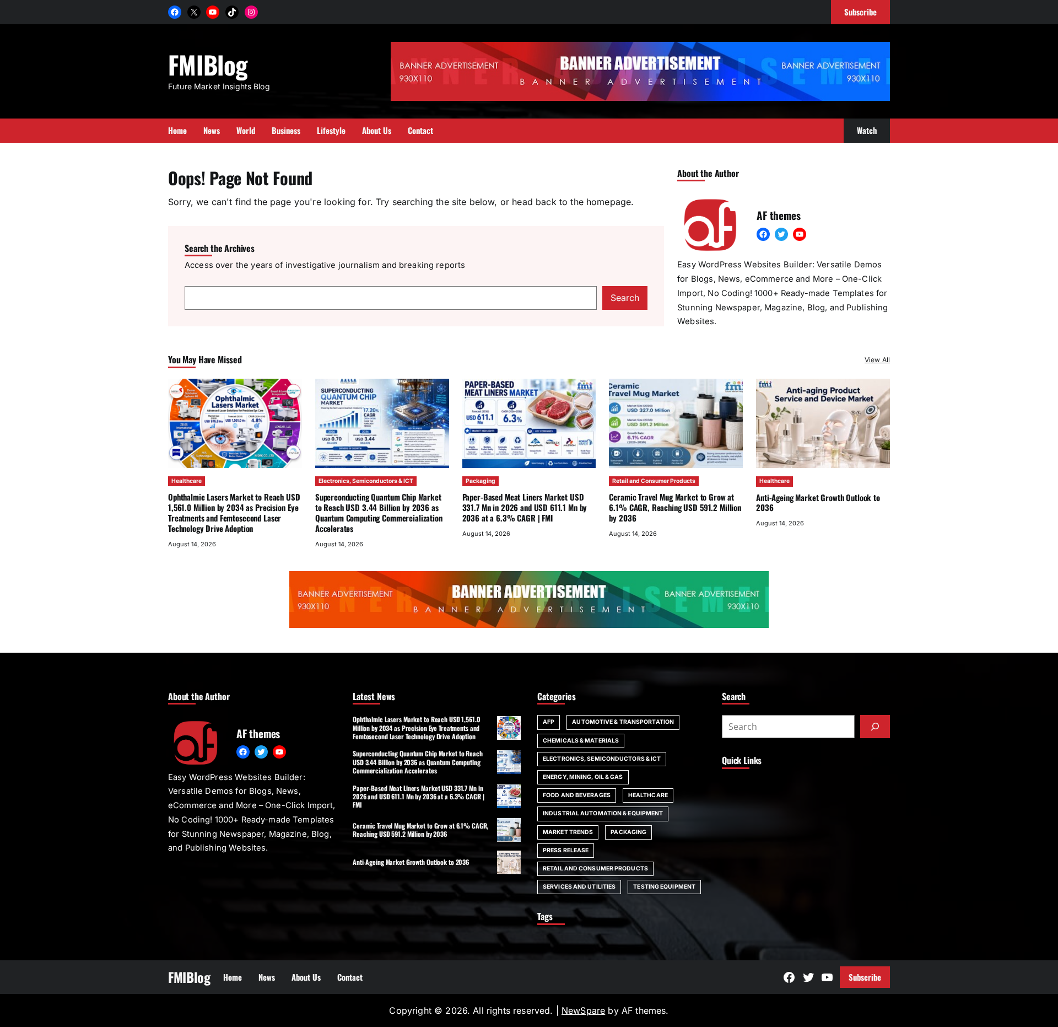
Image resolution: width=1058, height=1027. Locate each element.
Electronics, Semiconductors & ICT (366, 481)
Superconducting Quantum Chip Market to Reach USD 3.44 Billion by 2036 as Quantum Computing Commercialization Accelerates (378, 512)
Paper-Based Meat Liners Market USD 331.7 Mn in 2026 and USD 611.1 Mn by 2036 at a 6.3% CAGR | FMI (524, 507)
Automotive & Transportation (623, 721)
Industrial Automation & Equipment (603, 813)
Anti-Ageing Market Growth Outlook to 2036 (818, 502)
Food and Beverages (577, 795)
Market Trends (568, 832)
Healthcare (186, 481)
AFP (548, 721)
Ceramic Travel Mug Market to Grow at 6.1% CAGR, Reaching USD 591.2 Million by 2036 (675, 507)
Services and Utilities (579, 886)
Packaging (480, 481)
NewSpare (583, 1010)
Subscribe (865, 977)
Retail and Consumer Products (653, 481)
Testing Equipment (664, 886)
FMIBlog (207, 64)
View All (877, 360)
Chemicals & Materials (581, 740)
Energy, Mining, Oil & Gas (583, 777)
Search (625, 297)
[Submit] (875, 726)
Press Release (566, 850)
